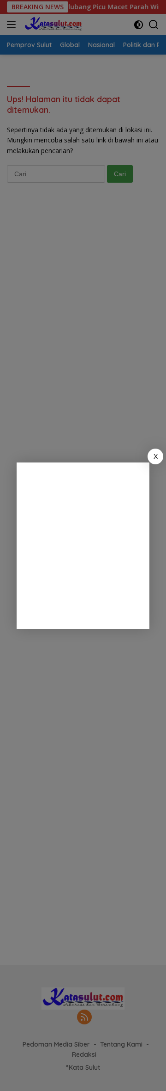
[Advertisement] (83, 545)
